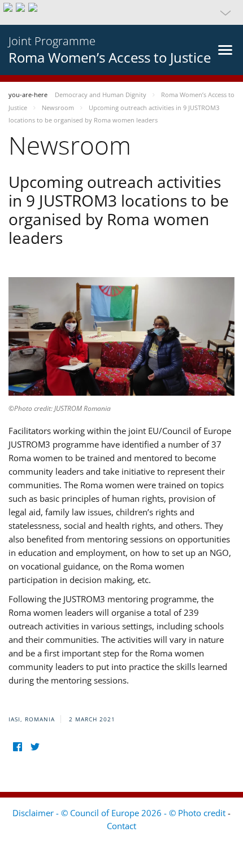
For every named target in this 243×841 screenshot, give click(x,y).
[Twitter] (35, 746)
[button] (121, 12)
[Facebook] (17, 746)
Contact (121, 825)
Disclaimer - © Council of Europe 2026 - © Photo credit (120, 812)
